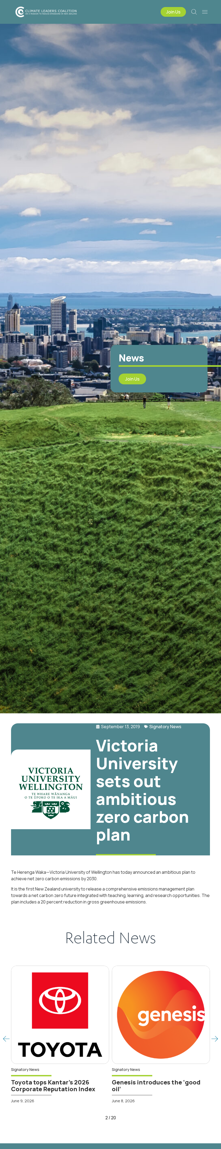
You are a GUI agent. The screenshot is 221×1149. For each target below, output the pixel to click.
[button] (6, 1038)
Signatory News (165, 727)
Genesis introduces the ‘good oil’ (59, 1085)
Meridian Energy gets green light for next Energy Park (157, 1085)
